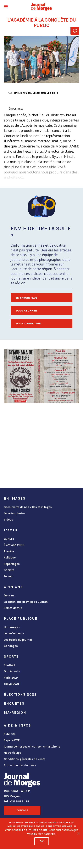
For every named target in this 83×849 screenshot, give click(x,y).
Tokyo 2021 (11, 684)
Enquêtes (14, 703)
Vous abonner (26, 310)
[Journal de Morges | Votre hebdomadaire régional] (41, 7)
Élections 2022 (20, 694)
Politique (10, 557)
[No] (78, 833)
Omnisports (12, 671)
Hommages (12, 627)
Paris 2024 (11, 677)
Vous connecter (28, 323)
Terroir (8, 576)
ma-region (15, 712)
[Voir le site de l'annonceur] (41, 376)
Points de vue (13, 608)
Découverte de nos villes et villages (28, 507)
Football (9, 665)
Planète (9, 551)
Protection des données (20, 765)
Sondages (11, 646)
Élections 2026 (14, 545)
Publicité (9, 734)
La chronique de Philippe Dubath (26, 602)
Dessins (9, 595)
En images (14, 498)
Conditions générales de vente (24, 759)
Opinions (13, 587)
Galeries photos (14, 513)
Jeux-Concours (14, 633)
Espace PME (12, 740)
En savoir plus (26, 297)
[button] (6, 7)
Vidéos (8, 519)
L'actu (11, 530)
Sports (11, 656)
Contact (22, 810)
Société (9, 570)
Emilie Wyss (22, 93)
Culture (9, 539)
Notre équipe (12, 752)
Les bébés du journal (18, 639)
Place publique (20, 618)
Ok (42, 841)
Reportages (12, 564)
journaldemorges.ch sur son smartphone (32, 746)
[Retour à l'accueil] (22, 780)
